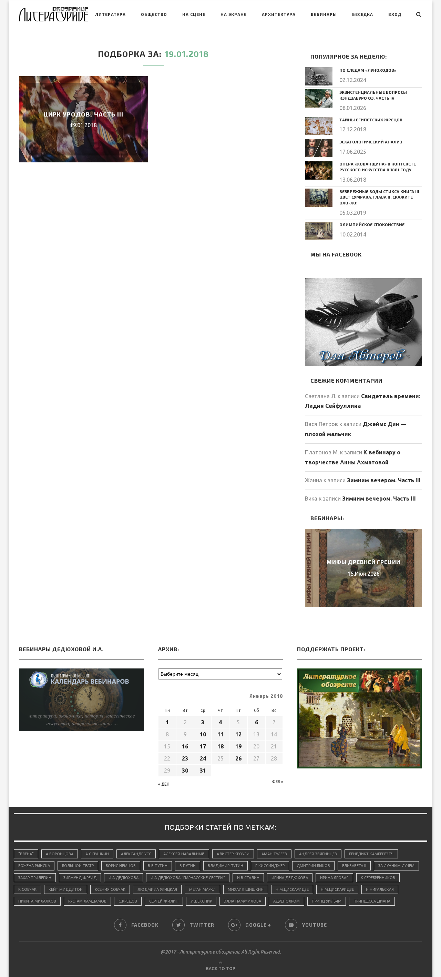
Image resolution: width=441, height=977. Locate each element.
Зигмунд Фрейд (79, 878)
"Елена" (26, 854)
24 (203, 758)
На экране (233, 14)
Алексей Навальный (184, 854)
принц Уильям (326, 901)
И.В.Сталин (248, 878)
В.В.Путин (157, 866)
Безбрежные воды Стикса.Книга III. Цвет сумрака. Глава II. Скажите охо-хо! (379, 197)
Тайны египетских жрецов (370, 119)
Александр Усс (136, 854)
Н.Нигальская (380, 889)
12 (238, 734)
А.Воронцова (59, 854)
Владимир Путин (225, 866)
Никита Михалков (37, 901)
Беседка (362, 14)
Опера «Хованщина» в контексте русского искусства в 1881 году (377, 166)
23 (185, 758)
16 (185, 746)
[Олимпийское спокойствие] (318, 231)
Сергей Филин (163, 901)
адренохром (286, 901)
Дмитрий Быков (313, 866)
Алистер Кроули (233, 854)
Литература (110, 14)
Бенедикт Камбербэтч (371, 854)
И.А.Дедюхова (124, 878)
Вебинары (324, 14)
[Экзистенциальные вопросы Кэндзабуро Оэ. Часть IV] (318, 98)
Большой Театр (78, 866)
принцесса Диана (371, 901)
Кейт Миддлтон (66, 889)
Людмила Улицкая (157, 889)
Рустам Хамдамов (87, 901)
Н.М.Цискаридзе (292, 889)
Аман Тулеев (274, 854)
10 (203, 734)
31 (203, 770)
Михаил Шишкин (246, 889)
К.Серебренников (378, 878)
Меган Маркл (202, 889)
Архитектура (279, 14)
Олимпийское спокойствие (371, 224)
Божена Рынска (34, 866)
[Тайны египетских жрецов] (318, 126)
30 (185, 770)
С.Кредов (128, 901)
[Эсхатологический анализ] (318, 148)
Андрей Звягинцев (318, 854)
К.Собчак (27, 889)
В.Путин (188, 866)
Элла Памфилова (242, 901)
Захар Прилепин (34, 878)
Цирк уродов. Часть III (83, 114)
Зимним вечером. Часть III (384, 480)
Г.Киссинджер (270, 866)
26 (238, 758)
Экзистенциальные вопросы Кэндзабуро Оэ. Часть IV (373, 95)
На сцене (193, 14)
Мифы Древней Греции (363, 561)
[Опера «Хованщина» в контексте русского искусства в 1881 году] (318, 170)
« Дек (163, 784)
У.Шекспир (201, 901)
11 (220, 734)
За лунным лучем (396, 866)
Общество (154, 14)
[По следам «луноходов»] (318, 76)
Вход (394, 14)
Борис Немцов (121, 866)
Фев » (277, 781)
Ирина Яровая (334, 878)
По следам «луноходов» (367, 70)
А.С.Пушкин (97, 854)
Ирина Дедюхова (289, 878)
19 (238, 746)
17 (203, 746)
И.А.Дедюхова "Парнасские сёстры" (188, 878)
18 (220, 746)
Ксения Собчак (110, 889)
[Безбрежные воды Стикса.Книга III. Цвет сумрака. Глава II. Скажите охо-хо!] (318, 198)
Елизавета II (354, 866)
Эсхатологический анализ (370, 141)
